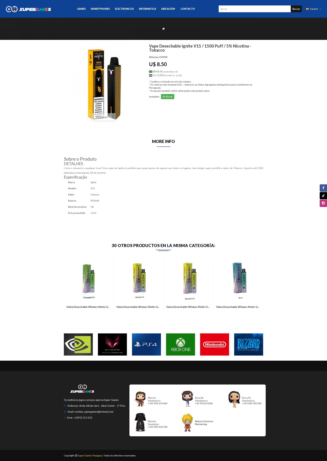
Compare (78, 314)
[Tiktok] (323, 195)
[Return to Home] (163, 28)
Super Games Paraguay (90, 455)
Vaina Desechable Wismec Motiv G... (88, 306)
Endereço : (73, 405)
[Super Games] (28, 8)
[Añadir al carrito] (69, 314)
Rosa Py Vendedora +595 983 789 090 (251, 400)
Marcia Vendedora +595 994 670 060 (157, 400)
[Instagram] (323, 203)
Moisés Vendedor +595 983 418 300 (157, 424)
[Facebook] (323, 188)
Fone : (70, 417)
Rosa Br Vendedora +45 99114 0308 (204, 400)
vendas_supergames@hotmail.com (94, 411)
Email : (71, 411)
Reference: (154, 57)
